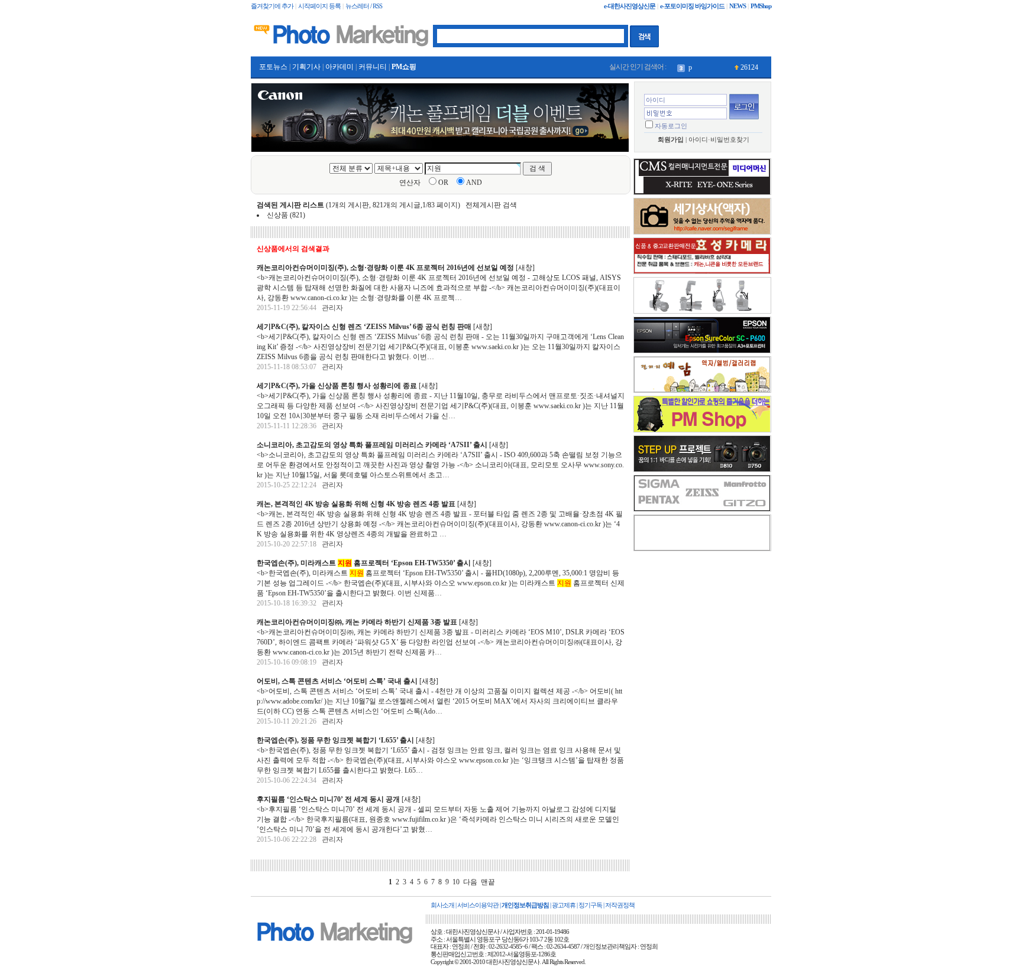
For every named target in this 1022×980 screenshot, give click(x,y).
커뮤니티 (372, 67)
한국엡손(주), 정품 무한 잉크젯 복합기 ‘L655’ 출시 (335, 740)
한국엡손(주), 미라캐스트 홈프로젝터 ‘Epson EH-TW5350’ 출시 (364, 563)
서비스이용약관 (478, 905)
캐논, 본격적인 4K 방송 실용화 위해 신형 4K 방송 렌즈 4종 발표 (356, 504)
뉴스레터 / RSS (363, 6)
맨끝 (488, 882)
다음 (470, 882)
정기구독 (590, 905)
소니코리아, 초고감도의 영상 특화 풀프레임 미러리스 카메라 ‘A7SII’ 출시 (372, 445)
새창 (525, 267)
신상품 (277, 215)
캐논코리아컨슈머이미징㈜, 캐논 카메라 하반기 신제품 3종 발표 (357, 622)
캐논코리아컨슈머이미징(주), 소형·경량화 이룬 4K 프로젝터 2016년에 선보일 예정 (385, 267)
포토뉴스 (273, 67)
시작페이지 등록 (319, 6)
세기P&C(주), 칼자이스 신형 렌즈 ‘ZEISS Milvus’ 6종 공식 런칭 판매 (364, 327)
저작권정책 (620, 905)
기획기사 (306, 67)
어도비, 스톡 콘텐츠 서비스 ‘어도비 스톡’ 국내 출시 (337, 681)
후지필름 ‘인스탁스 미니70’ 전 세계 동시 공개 (328, 799)
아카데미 (339, 67)
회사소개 (442, 905)
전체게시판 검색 (491, 205)
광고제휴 (563, 905)
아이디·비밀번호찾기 (718, 139)
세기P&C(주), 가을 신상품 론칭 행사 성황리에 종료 (337, 386)
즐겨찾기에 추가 (272, 6)
